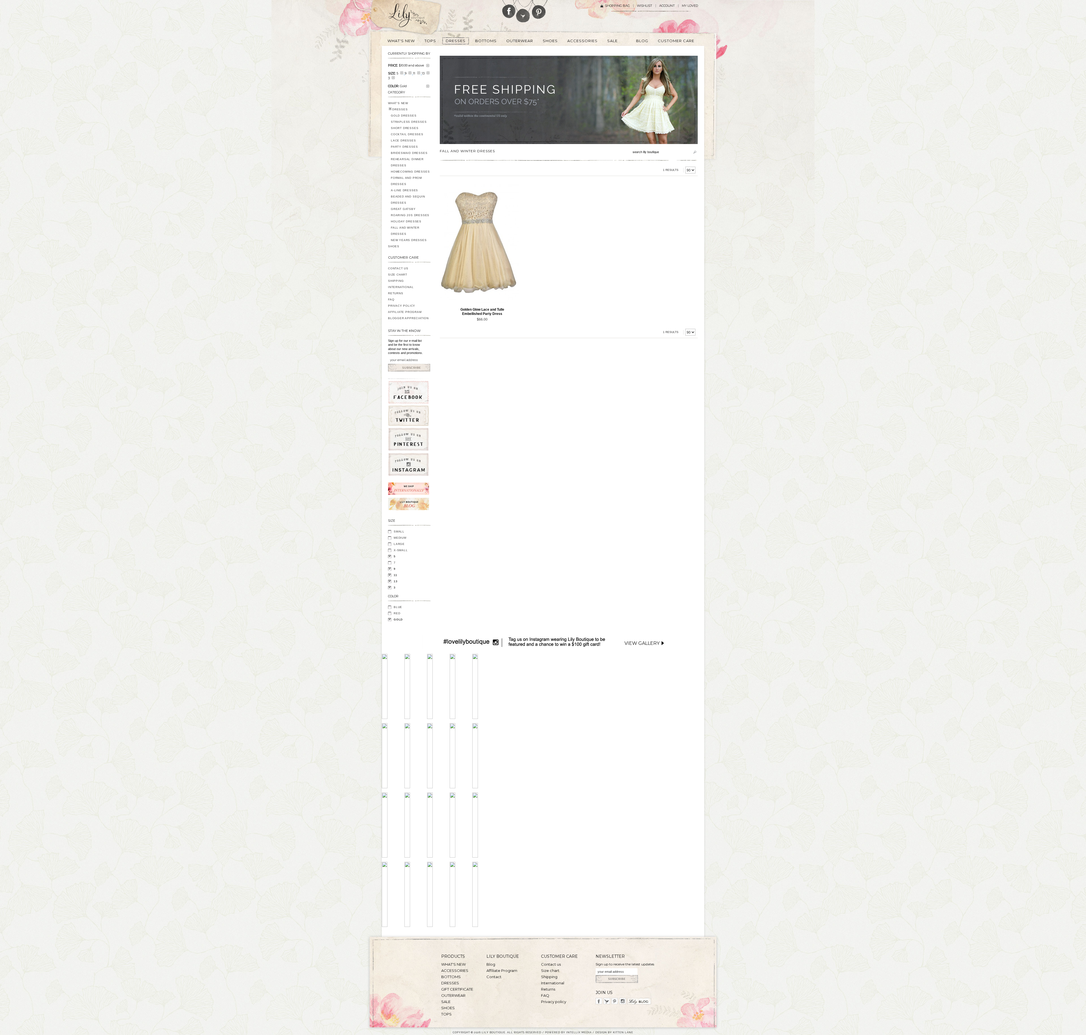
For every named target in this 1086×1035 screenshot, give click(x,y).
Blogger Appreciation (408, 318)
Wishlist (644, 5)
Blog (490, 964)
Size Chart (397, 274)
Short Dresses (404, 128)
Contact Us (398, 268)
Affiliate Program (405, 311)
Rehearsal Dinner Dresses (407, 162)
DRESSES (400, 109)
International (400, 287)
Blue (398, 607)
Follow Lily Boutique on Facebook (509, 9)
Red (397, 613)
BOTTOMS (451, 976)
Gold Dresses (404, 115)
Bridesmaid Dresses (409, 152)
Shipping (396, 280)
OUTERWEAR (453, 995)
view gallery (642, 643)
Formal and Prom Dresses (406, 181)
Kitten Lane (623, 1032)
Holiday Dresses (406, 221)
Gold (398, 619)
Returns (395, 293)
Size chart (550, 970)
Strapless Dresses (409, 121)
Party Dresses (404, 146)
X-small (401, 550)
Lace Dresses (403, 140)
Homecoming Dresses (410, 171)
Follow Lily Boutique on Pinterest (539, 9)
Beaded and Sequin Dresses (408, 199)
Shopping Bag (617, 5)
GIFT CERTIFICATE (457, 989)
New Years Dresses (409, 240)
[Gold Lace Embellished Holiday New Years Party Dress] (479, 243)
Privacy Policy (401, 305)
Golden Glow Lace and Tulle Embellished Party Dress (482, 312)
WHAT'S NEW (398, 103)
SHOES (393, 246)
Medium (400, 537)
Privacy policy (553, 1001)
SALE (446, 1001)
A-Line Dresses (404, 190)
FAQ (391, 299)
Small (399, 531)
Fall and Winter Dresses (405, 230)
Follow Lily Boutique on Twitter (523, 11)
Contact (493, 976)
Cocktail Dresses (407, 134)
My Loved (690, 5)
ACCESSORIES (454, 970)
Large (399, 544)
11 (395, 575)
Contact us (551, 964)
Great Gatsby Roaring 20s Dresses (410, 212)
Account (667, 5)
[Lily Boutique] (414, 17)
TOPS (446, 1014)
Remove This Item (427, 65)
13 (396, 581)
